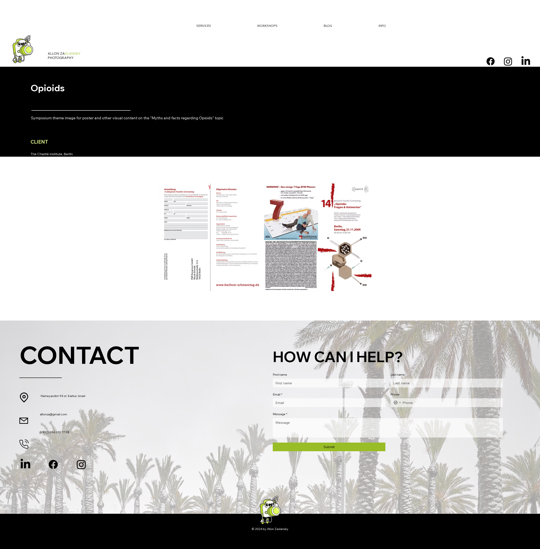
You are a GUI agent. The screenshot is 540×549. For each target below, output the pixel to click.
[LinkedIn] (525, 61)
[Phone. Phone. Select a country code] (397, 402)
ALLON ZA (64, 53)
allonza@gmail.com (53, 414)
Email (277, 394)
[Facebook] (490, 61)
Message (280, 414)
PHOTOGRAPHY (61, 58)
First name (280, 374)
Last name (397, 374)
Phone (395, 394)
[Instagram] (508, 61)
